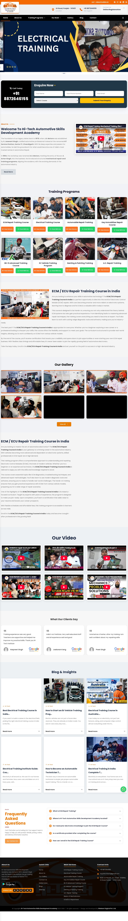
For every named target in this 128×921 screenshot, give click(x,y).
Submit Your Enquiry (102, 100)
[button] (62, 73)
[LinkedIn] (123, 2)
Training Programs (35, 18)
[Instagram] (117, 2)
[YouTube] (120, 2)
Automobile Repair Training (73, 876)
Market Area (43, 883)
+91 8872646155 (16, 96)
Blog (81, 18)
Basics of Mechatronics (72, 896)
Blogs (41, 886)
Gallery (70, 18)
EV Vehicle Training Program (73, 886)
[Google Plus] (126, 2)
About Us (18, 18)
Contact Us (14, 841)
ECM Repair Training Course (73, 870)
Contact (93, 18)
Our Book (55, 18)
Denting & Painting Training (73, 890)
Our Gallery (43, 876)
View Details (8, 229)
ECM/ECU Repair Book (71, 900)
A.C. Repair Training (70, 893)
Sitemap (42, 890)
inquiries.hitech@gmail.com (109, 874)
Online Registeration (112, 10)
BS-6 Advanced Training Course (75, 883)
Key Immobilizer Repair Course (74, 880)
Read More (8, 172)
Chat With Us (24, 229)
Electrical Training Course (73, 873)
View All (63, 424)
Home (5, 18)
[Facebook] (114, 2)
